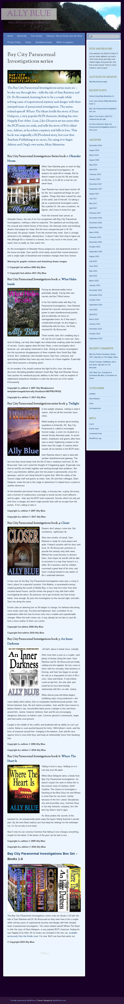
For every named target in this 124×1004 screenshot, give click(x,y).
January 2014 (94, 324)
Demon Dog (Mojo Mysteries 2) (101, 96)
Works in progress (64, 42)
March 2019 (94, 155)
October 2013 (94, 334)
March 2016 (94, 232)
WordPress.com (59, 1000)
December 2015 (95, 242)
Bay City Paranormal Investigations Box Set (41, 853)
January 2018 (94, 179)
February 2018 (95, 174)
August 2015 (94, 256)
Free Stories (36, 36)
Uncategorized (95, 408)
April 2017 (93, 208)
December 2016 (95, 218)
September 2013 (95, 338)
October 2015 (94, 247)
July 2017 (93, 199)
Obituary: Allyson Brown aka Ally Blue (64, 36)
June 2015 (93, 266)
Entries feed (94, 429)
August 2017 (94, 194)
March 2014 (94, 319)
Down (91, 378)
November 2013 (95, 329)
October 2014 (94, 300)
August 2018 (94, 160)
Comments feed (95, 433)
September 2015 (95, 252)
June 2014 (93, 310)
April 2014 (93, 314)
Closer (65, 523)
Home (10, 36)
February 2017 (95, 213)
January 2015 (94, 285)
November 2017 (95, 184)
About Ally (22, 36)
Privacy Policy (14, 42)
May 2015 (93, 271)
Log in (91, 424)
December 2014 (95, 290)
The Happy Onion (111, 357)
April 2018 (93, 169)
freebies (92, 394)
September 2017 (95, 189)
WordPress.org (95, 438)
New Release (94, 399)
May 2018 (93, 165)
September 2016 (95, 227)
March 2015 (94, 281)
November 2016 (95, 223)
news (91, 403)
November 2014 (95, 295)
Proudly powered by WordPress (23, 1000)
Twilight (74, 404)
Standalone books (43, 42)
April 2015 (93, 276)
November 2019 (95, 145)
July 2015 (93, 261)
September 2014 (95, 305)
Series (28, 42)
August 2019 (94, 150)
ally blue (29, 14)
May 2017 (93, 203)
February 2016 (95, 237)
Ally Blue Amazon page (98, 82)
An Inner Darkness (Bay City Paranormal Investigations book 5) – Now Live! (103, 127)
